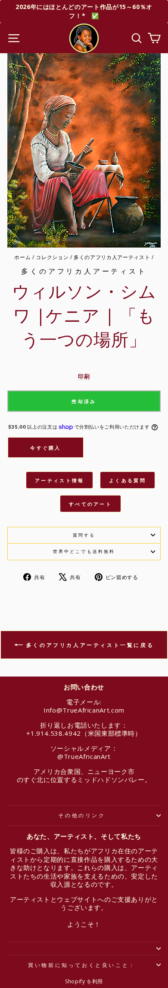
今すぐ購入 (45, 447)
